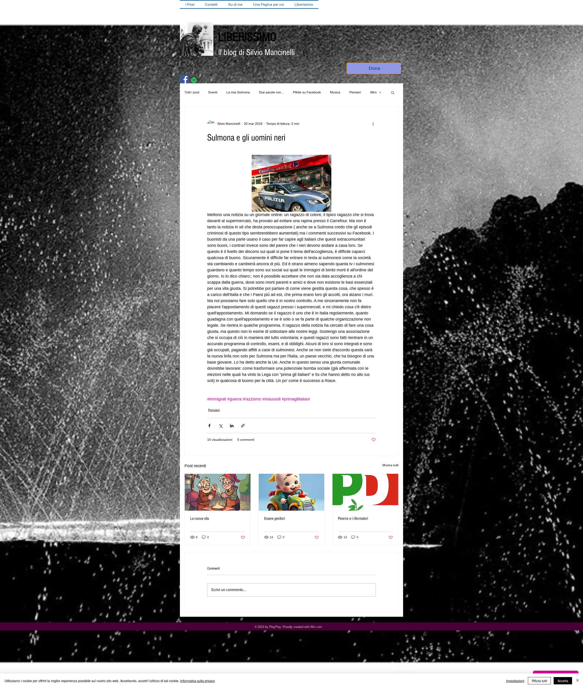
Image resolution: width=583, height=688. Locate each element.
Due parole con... (271, 92)
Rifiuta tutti (539, 680)
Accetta (562, 680)
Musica (335, 92)
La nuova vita (199, 519)
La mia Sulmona (238, 92)
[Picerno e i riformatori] (365, 492)
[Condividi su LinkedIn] (232, 426)
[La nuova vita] (218, 492)
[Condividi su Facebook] (209, 426)
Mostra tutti (390, 465)
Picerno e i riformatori (353, 519)
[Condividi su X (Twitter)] (220, 426)
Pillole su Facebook (307, 92)
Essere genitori (274, 519)
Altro (373, 92)
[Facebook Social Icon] (184, 79)
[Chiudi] (577, 680)
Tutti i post (191, 92)
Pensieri (355, 92)
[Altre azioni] (373, 124)
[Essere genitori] (292, 492)
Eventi (212, 92)
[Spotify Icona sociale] (194, 80)
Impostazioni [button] (515, 680)
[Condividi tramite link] (243, 426)
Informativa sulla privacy (197, 680)
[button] (393, 93)
